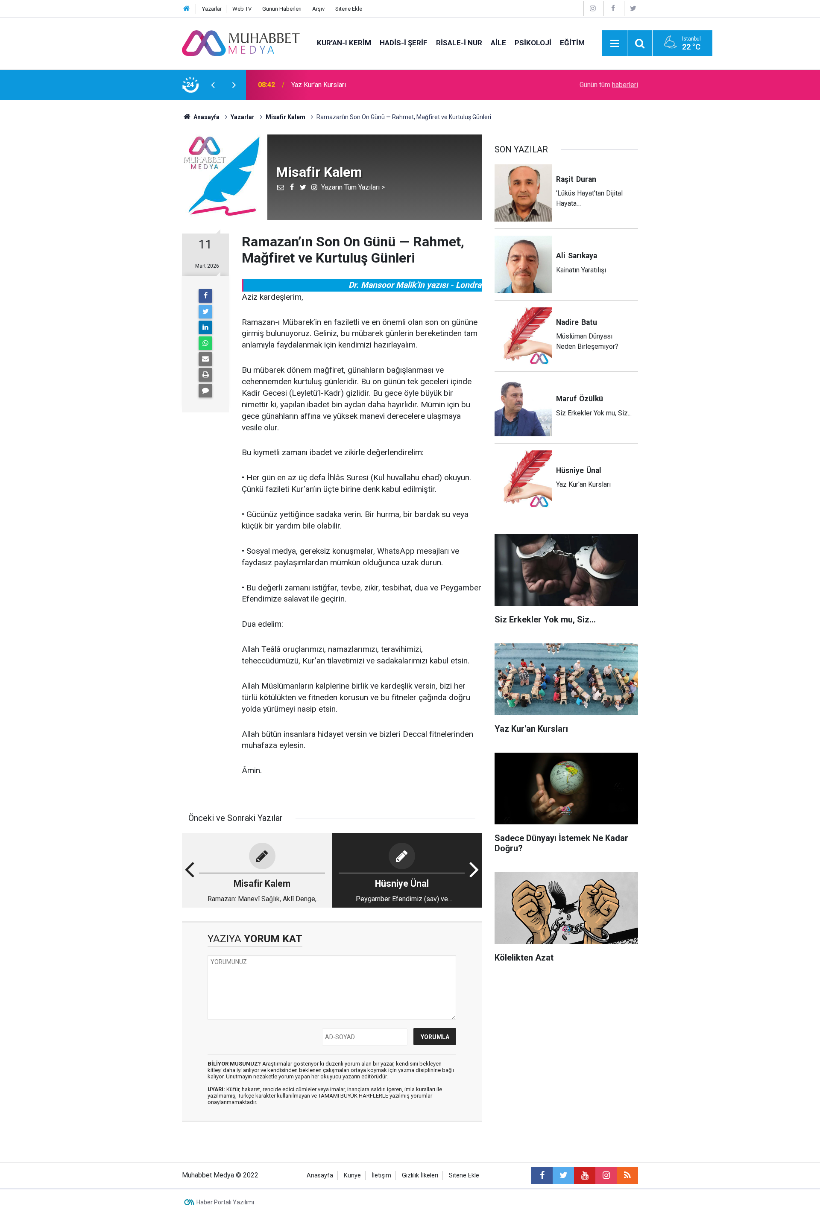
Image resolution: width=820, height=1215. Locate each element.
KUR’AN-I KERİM (344, 42)
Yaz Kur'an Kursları (318, 85)
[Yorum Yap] (205, 390)
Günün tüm (609, 85)
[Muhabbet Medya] (241, 42)
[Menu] (614, 43)
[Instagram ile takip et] (606, 1175)
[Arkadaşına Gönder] (205, 359)
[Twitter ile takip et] (563, 1175)
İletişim (381, 1175)
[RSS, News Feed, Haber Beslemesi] (627, 1175)
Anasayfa (320, 1175)
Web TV (242, 9)
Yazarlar (212, 9)
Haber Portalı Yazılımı (225, 1202)
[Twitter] (633, 8)
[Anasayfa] (186, 9)
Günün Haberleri (282, 9)
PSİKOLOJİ (533, 42)
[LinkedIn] (205, 327)
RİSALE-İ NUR (459, 42)
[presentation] (212, 85)
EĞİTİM (572, 42)
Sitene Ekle (348, 9)
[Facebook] (613, 8)
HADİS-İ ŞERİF (404, 42)
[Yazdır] (205, 375)
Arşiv (318, 9)
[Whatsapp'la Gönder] (205, 343)
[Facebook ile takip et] (542, 1175)
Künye (352, 1175)
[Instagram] (592, 8)
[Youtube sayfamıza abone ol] (584, 1175)
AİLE (498, 42)
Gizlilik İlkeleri (420, 1175)
